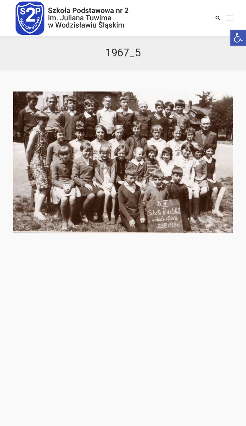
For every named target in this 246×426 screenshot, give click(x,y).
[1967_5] (123, 162)
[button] (238, 38)
